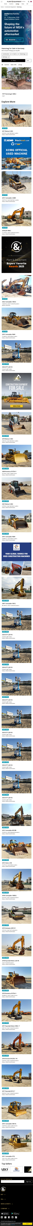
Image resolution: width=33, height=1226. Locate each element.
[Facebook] (10, 1217)
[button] (16, 1194)
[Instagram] (13, 1217)
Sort (28, 60)
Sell (27, 4)
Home (5, 4)
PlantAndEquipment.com (10, 1221)
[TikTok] (16, 1217)
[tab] (2, 65)
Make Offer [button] (13, 64)
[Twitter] (6, 1217)
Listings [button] (20, 64)
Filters (14, 60)
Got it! (27, 1223)
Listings (17, 4)
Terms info (13, 1224)
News (23, 4)
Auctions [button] (7, 64)
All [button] (2, 64)
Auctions (11, 4)
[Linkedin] (2, 1217)
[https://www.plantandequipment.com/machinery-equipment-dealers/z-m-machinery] (16, 558)
